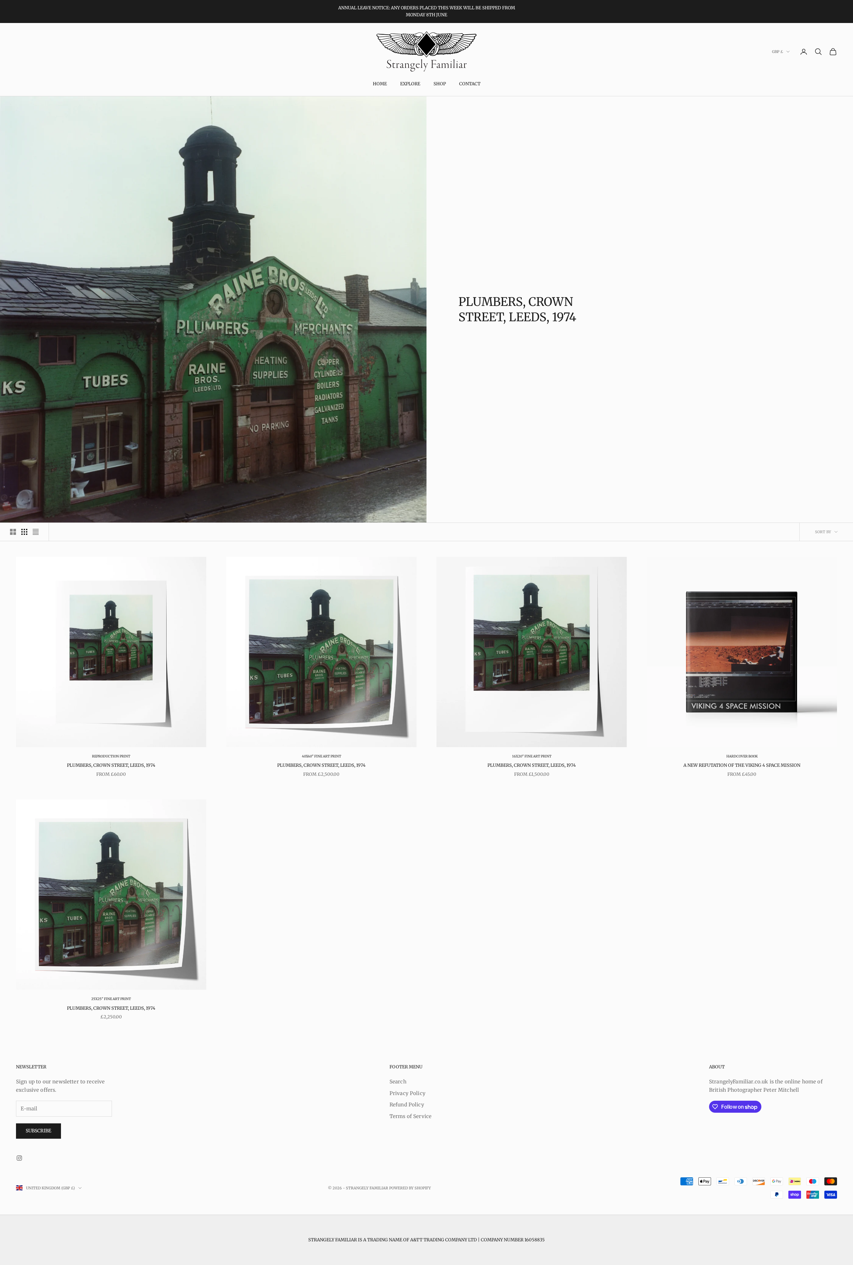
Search (398, 1081)
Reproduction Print (111, 756)
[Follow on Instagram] (19, 1158)
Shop (439, 84)
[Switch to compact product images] (36, 532)
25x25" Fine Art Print (111, 999)
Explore (410, 84)
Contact (469, 84)
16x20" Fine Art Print (531, 756)
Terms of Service (410, 1116)
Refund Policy (407, 1104)
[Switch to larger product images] (13, 532)
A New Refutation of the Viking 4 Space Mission (741, 765)
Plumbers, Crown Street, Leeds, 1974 (111, 765)
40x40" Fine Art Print (321, 756)
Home (380, 84)
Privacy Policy (408, 1093)
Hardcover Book (742, 756)
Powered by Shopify (410, 1188)
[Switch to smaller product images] (24, 532)
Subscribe (38, 1131)
